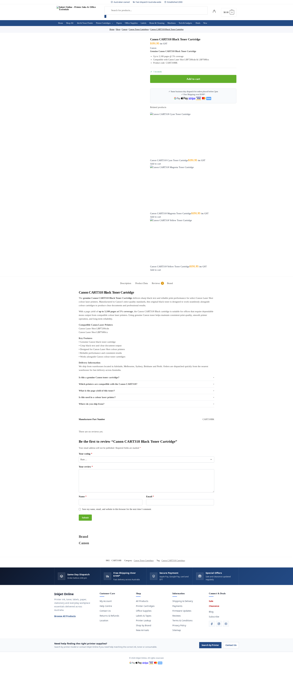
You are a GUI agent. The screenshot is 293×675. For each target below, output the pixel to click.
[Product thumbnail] (193, 135)
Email (150, 496)
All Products (142, 601)
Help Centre (106, 606)
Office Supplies (143, 610)
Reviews (176, 615)
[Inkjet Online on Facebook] (212, 624)
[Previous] (151, 110)
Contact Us (105, 610)
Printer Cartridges (145, 606)
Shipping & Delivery (182, 601)
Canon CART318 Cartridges (173, 560)
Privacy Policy (179, 625)
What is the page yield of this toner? (97, 390)
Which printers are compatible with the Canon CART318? (108, 384)
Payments (177, 606)
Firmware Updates (181, 610)
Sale (211, 601)
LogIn (214, 12)
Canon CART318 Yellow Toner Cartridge (169, 266)
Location (104, 620)
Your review (86, 466)
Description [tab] (125, 283)
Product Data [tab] (141, 283)
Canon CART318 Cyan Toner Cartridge (169, 160)
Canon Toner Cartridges (144, 560)
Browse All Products (65, 616)
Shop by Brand (143, 625)
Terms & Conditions (182, 620)
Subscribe (214, 616)
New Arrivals (142, 630)
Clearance (214, 606)
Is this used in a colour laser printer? (97, 397)
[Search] (105, 16)
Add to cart (193, 78)
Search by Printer (210, 645)
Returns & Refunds (109, 615)
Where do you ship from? (91, 404)
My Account (106, 601)
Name (83, 496)
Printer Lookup (143, 620)
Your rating (85, 454)
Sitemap (176, 630)
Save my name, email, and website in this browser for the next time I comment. (117, 509)
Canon (153, 48)
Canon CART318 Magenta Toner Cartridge (170, 213)
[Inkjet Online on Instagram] (219, 624)
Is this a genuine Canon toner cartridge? (99, 377)
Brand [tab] (170, 283)
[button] (229, 12)
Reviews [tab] (157, 283)
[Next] (153, 110)
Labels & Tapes (143, 615)
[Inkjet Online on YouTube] (226, 624)
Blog (211, 611)
